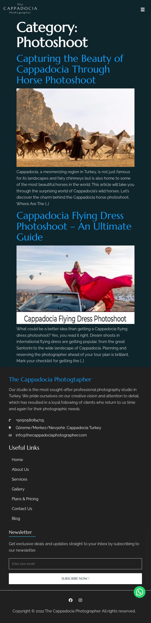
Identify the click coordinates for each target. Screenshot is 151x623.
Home (17, 459)
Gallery (18, 489)
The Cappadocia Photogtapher (50, 379)
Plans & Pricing (25, 499)
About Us (20, 469)
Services (19, 479)
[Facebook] (71, 600)
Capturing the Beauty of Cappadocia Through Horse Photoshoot (70, 69)
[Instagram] (80, 600)
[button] (142, 9)
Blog (16, 518)
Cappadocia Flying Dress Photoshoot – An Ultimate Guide (74, 226)
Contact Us (22, 508)
